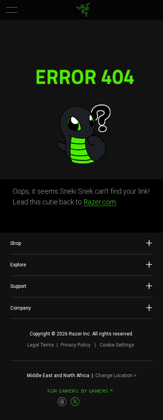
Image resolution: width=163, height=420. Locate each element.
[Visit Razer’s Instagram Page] (49, 402)
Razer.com (99, 202)
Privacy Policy (76, 345)
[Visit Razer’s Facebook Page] (36, 402)
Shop (15, 243)
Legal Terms (40, 345)
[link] (83, 10)
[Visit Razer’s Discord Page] (127, 402)
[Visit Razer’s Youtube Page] (88, 402)
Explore (18, 265)
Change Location (115, 375)
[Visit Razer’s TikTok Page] (101, 402)
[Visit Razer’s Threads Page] (62, 402)
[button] (11, 10)
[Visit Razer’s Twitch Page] (114, 402)
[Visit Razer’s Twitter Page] (75, 402)
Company (20, 308)
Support (18, 286)
